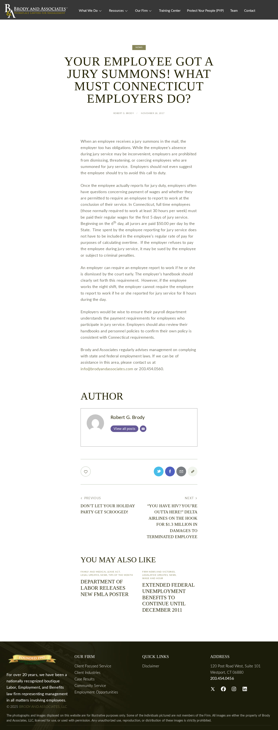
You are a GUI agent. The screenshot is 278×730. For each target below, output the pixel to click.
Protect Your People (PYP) (205, 10)
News (139, 47)
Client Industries (87, 673)
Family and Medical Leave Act (100, 572)
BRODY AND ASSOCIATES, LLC (43, 706)
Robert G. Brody (128, 417)
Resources (116, 10)
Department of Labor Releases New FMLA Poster (105, 588)
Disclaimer (150, 666)
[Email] (143, 428)
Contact (249, 10)
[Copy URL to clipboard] (192, 471)
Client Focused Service (92, 666)
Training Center (169, 10)
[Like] (86, 471)
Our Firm (141, 10)
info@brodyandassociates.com (107, 369)
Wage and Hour (152, 578)
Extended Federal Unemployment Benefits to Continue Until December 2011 (168, 597)
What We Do (88, 10)
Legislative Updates (155, 575)
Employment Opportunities (96, 692)
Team (234, 10)
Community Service (90, 686)
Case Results (84, 679)
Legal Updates (90, 575)
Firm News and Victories (158, 572)
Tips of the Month (121, 575)
